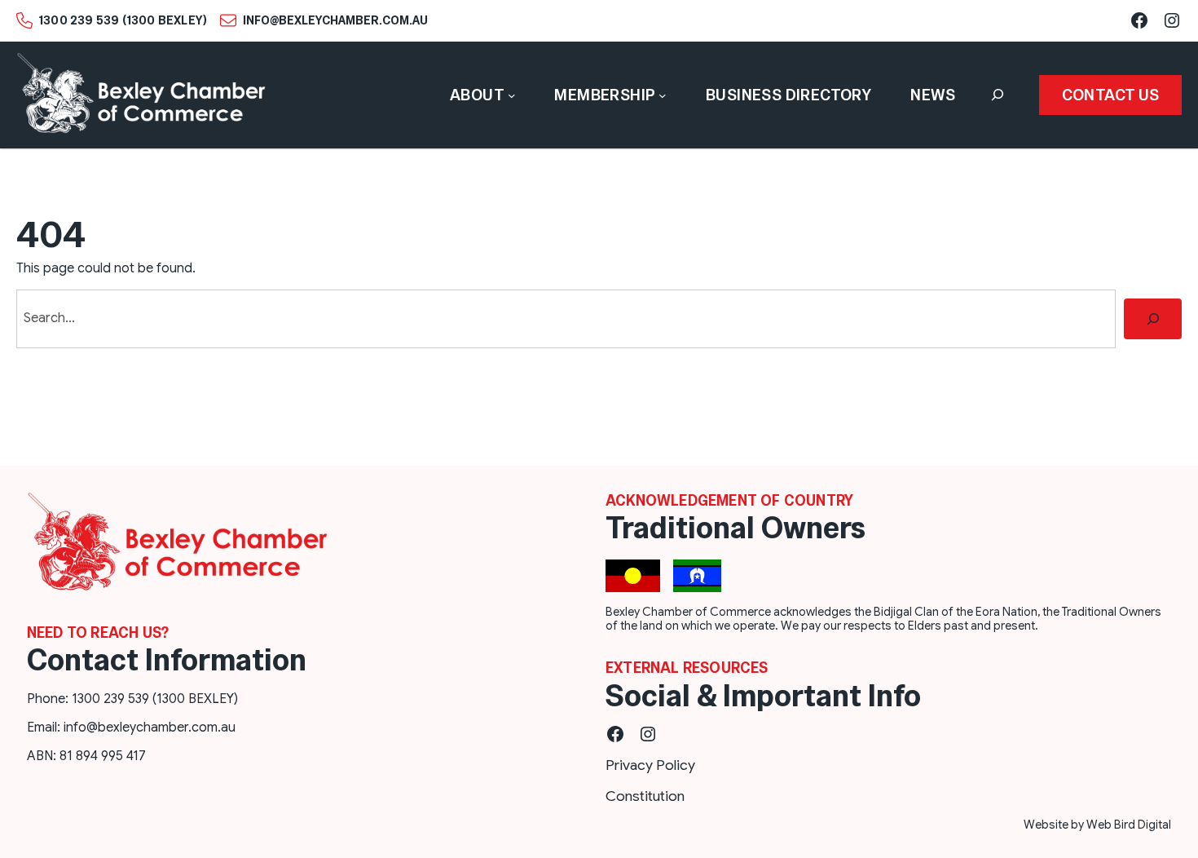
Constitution (645, 796)
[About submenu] (512, 95)
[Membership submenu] (662, 95)
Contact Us (1111, 95)
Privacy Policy (650, 765)
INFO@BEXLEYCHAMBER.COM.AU (335, 20)
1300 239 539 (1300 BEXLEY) (122, 20)
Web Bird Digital (1128, 824)
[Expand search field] (998, 95)
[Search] (1153, 318)
